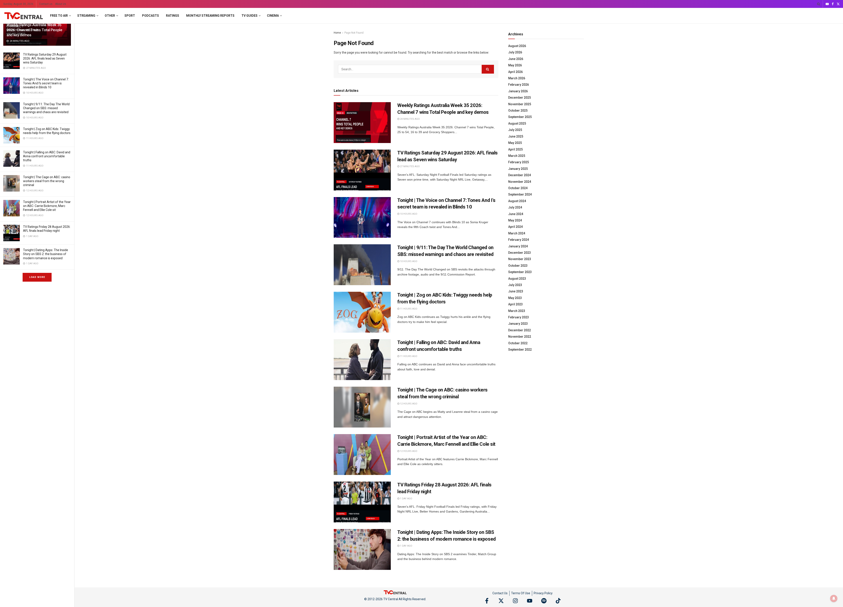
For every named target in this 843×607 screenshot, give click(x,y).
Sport (129, 15)
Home (337, 32)
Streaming (86, 15)
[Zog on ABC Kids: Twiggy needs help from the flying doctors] (11, 135)
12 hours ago (408, 403)
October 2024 (518, 188)
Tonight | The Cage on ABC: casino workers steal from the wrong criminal (46, 181)
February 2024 (518, 239)
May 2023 (515, 298)
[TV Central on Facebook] (487, 600)
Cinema (273, 15)
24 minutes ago (409, 119)
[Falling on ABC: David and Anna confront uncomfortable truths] (11, 158)
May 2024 (515, 220)
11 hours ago (408, 308)
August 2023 (517, 278)
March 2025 (516, 156)
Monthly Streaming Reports (210, 15)
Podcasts (150, 15)
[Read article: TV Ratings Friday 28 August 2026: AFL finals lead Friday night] (362, 502)
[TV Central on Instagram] (515, 600)
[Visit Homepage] (23, 15)
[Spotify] (544, 600)
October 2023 (518, 265)
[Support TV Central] (395, 592)
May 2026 (515, 65)
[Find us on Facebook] (833, 4)
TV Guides (249, 15)
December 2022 (519, 330)
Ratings (172, 15)
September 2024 (520, 194)
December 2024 (519, 175)
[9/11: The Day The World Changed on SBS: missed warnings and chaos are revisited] (11, 110)
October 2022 (518, 343)
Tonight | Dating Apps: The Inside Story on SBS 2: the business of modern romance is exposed (45, 254)
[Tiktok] (558, 600)
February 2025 (518, 162)
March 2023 (516, 311)
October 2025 (518, 110)
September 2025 (520, 117)
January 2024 (518, 246)
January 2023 (518, 323)
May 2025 (515, 143)
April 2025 (515, 149)
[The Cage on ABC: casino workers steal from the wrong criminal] (11, 183)
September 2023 (520, 272)
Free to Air (59, 15)
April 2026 (515, 72)
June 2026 (515, 59)
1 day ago (405, 498)
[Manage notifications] (833, 598)
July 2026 (515, 52)
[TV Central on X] (501, 600)
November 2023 (519, 259)
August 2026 (517, 46)
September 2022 (520, 349)
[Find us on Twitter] (838, 4)
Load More (37, 277)
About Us (60, 3)
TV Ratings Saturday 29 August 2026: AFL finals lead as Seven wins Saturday (45, 58)
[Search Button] (818, 4)
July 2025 (515, 130)
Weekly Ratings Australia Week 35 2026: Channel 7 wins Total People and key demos (34, 30)
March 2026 (516, 78)
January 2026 (518, 91)
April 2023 (515, 304)
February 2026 (518, 84)
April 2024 (515, 226)
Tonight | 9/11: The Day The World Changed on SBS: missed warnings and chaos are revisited (46, 108)
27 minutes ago (409, 166)
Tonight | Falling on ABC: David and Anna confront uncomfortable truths (46, 156)
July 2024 (515, 207)
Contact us (45, 3)
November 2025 (519, 104)
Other (110, 15)
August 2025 (517, 123)
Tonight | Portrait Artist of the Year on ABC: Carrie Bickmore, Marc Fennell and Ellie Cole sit (47, 206)
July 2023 (515, 285)
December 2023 (519, 252)
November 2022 (519, 336)
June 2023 (515, 291)
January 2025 (518, 168)
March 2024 (516, 233)
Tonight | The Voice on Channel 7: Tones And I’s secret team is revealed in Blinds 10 (46, 83)
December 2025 (519, 97)
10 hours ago (408, 213)
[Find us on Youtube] (827, 4)
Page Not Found (354, 32)
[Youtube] (529, 600)
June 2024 (515, 214)
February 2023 (518, 317)
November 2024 (519, 181)
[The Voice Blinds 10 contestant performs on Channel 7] (11, 85)
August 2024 (517, 201)
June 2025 (515, 136)
